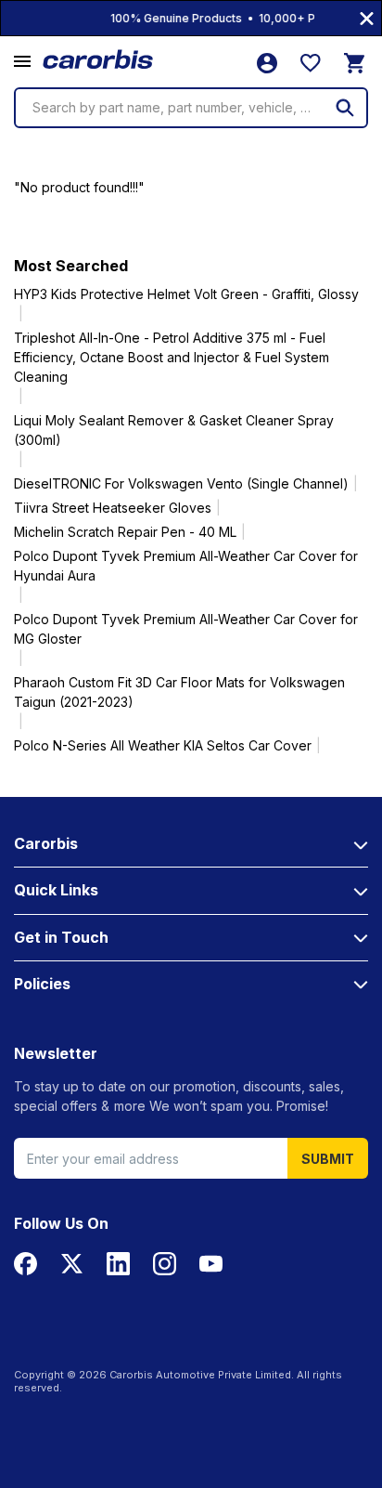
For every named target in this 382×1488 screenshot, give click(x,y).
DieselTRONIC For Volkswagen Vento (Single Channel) (181, 483)
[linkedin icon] (118, 1263)
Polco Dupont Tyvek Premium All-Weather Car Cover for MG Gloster (186, 628)
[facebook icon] (25, 1263)
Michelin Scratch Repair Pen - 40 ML (125, 532)
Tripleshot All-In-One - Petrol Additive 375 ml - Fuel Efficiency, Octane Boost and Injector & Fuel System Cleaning (171, 357)
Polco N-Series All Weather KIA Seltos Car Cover (163, 745)
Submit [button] (327, 1159)
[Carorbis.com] (99, 60)
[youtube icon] (211, 1263)
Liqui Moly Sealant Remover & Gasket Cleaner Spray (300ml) (174, 430)
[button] (22, 62)
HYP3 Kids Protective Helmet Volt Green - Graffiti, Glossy (186, 294)
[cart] (354, 63)
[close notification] (367, 18)
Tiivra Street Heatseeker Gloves (112, 508)
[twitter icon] (71, 1263)
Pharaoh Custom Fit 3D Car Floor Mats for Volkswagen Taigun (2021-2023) (179, 692)
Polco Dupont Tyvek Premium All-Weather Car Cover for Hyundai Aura (186, 565)
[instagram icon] (164, 1263)
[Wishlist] (310, 63)
